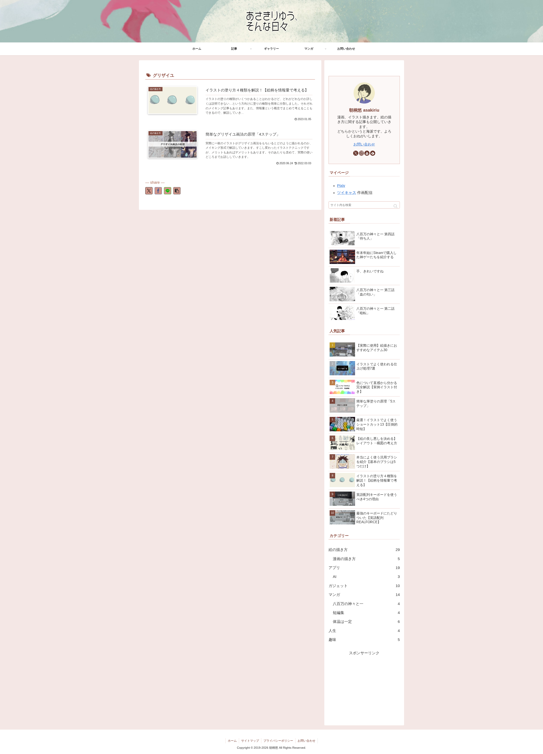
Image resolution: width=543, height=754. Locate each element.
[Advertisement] (364, 686)
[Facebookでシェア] (158, 190)
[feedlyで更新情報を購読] (372, 153)
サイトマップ (250, 740)
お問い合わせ (364, 144)
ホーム (232, 740)
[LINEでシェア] (167, 190)
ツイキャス (346, 193)
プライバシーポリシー (278, 740)
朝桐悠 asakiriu (364, 110)
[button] (177, 190)
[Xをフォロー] (355, 153)
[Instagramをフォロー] (361, 153)
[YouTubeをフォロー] (366, 153)
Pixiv (341, 186)
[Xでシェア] (149, 190)
